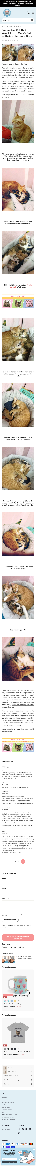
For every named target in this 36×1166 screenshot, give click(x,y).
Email (4, 888)
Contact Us (5, 1100)
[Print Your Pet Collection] (18, 307)
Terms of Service (16, 927)
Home (3, 26)
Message (5, 898)
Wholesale (5, 1105)
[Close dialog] (34, 1149)
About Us (4, 1097)
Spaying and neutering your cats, (18, 711)
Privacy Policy (5, 927)
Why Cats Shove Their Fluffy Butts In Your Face (24, 958)
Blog (3, 1112)
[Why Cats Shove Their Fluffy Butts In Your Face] (8, 959)
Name (4, 878)
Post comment (10, 920)
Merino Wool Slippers (16, 4)
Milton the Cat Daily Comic (9, 1114)
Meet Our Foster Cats (8, 1117)
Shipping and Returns (8, 1102)
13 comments (5, 40)
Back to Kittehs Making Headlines (19, 937)
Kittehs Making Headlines (14, 26)
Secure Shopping (7, 1110)
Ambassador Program (8, 1119)
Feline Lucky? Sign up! (9, 1162)
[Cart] (28, 13)
